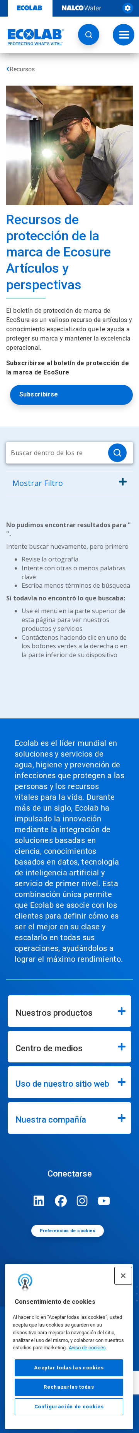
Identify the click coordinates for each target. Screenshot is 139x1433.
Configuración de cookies (69, 1406)
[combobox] (54, 452)
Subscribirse (38, 394)
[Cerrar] (123, 1275)
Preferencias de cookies (67, 1230)
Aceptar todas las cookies (68, 1368)
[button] (88, 34)
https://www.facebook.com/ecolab (60, 1201)
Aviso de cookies (87, 1347)
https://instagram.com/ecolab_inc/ (82, 1201)
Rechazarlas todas (69, 1387)
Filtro (37, 483)
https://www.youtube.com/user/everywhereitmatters (104, 1201)
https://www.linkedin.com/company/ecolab (39, 1201)
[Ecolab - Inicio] (32, 37)
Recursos (22, 69)
